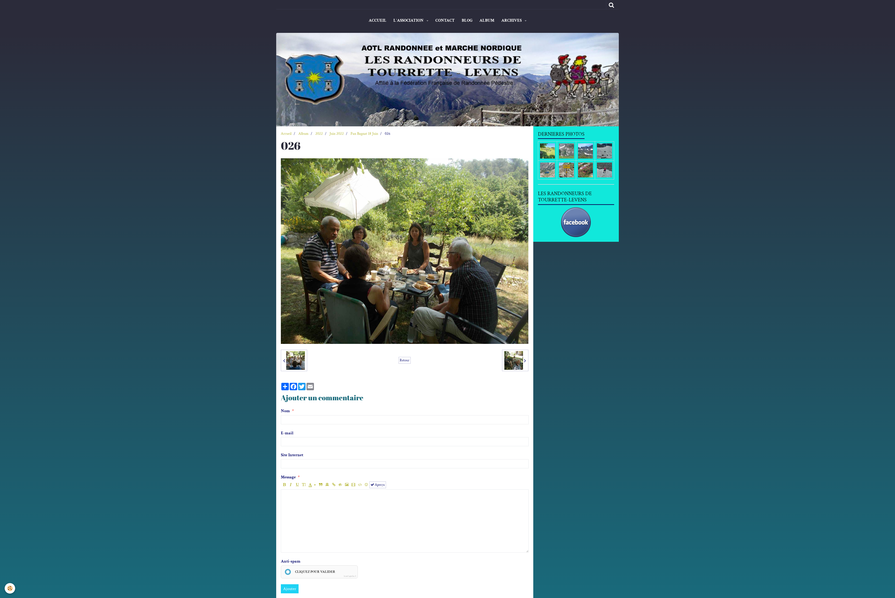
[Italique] (290, 484)
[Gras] (284, 484)
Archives (512, 20)
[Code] (359, 484)
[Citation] (320, 484)
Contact (445, 20)
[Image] (346, 484)
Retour (405, 360)
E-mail (287, 433)
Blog (467, 20)
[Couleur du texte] (312, 484)
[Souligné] (297, 484)
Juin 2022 (337, 133)
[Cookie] (10, 588)
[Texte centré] (327, 484)
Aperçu (379, 484)
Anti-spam (290, 561)
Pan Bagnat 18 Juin (364, 133)
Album (486, 20)
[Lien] (333, 484)
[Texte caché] (340, 484)
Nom (285, 411)
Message (288, 477)
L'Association (408, 20)
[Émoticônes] (366, 484)
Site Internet (292, 455)
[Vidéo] (353, 484)
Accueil (377, 20)
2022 (319, 133)
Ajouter (289, 588)
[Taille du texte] (303, 484)
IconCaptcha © (350, 576)
